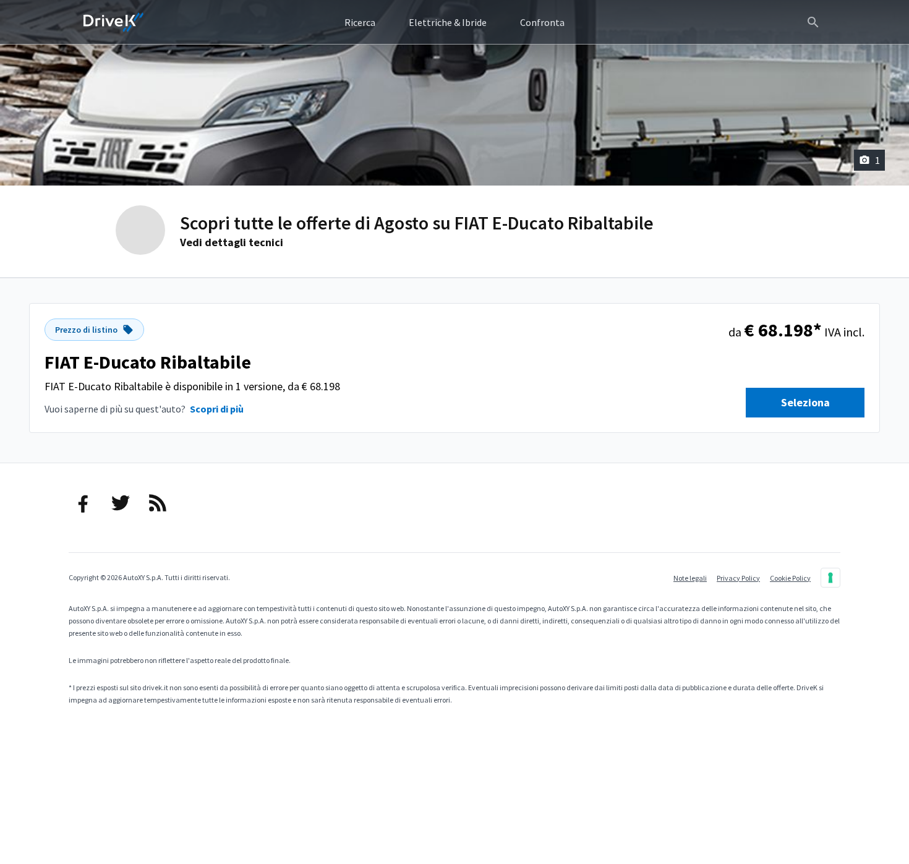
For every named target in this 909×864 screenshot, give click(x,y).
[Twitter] (120, 503)
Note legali (690, 578)
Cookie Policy (790, 578)
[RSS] (158, 503)
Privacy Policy (738, 578)
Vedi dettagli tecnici (231, 242)
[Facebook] (83, 503)
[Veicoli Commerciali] (113, 22)
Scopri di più (217, 409)
